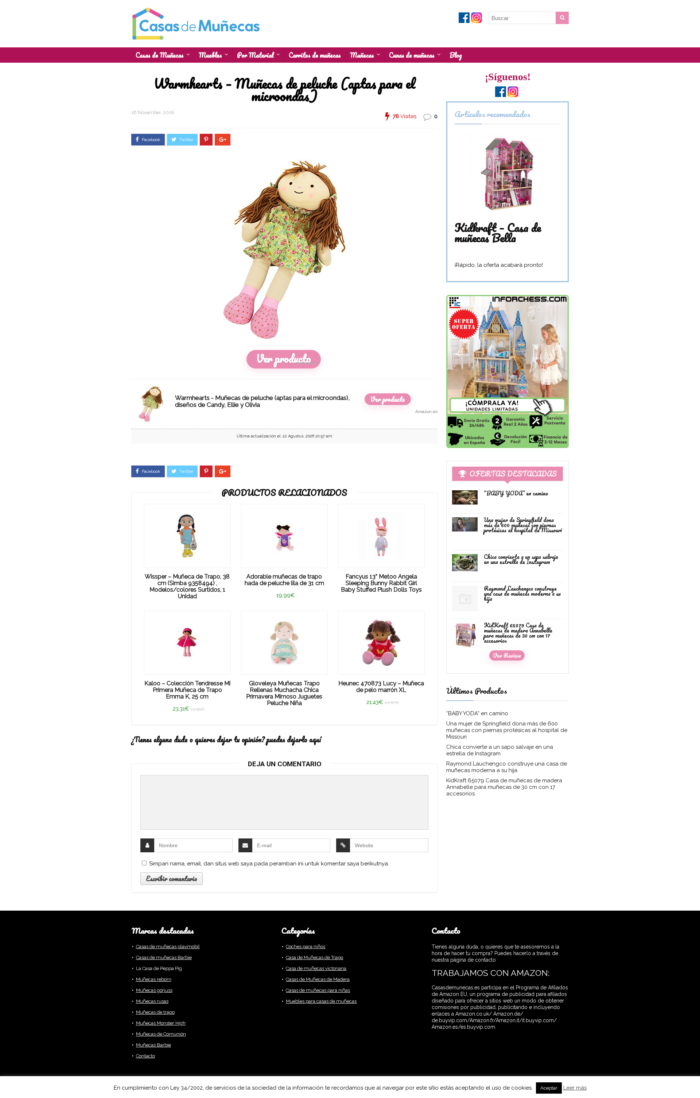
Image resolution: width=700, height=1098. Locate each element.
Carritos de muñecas (315, 55)
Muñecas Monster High (161, 1023)
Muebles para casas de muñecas (321, 1001)
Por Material (255, 55)
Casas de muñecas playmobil (168, 946)
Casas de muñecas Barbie (164, 957)
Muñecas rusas (152, 1001)
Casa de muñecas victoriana (316, 968)
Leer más (575, 1088)
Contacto (145, 1056)
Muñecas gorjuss (154, 990)
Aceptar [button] (548, 1088)
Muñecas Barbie (153, 1045)
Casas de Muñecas (160, 55)
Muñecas (362, 55)
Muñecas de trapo (155, 1012)
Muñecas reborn (153, 979)
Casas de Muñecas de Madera (318, 979)
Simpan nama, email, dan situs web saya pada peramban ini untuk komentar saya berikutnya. (269, 863)
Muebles (210, 55)
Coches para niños (305, 946)
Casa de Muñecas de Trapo (314, 957)
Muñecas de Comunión (161, 1034)
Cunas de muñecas (412, 55)
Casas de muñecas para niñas (318, 990)
